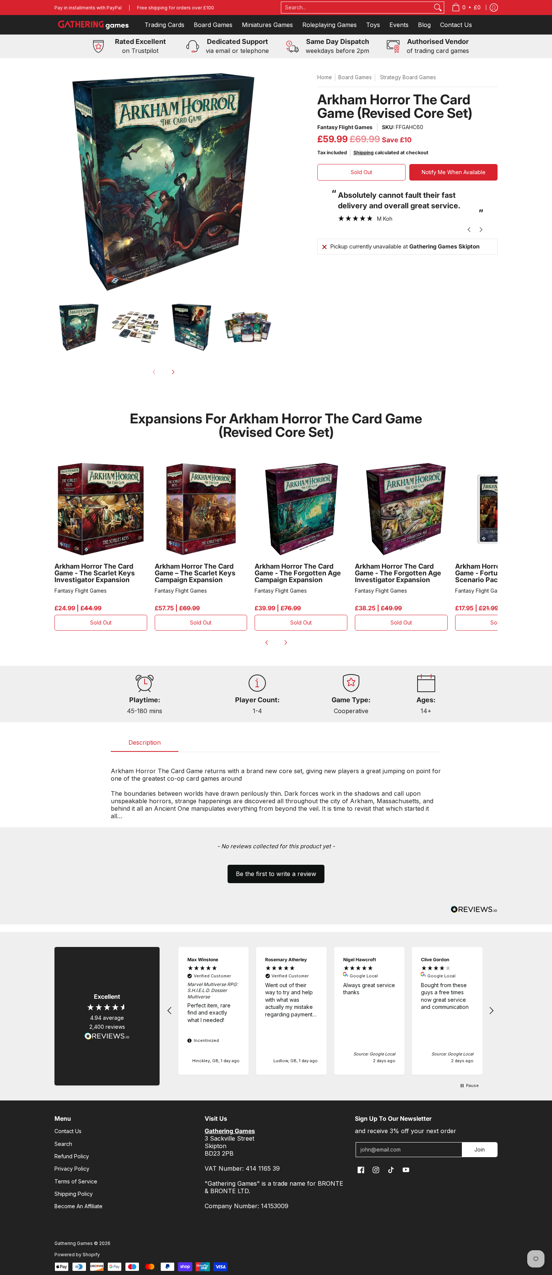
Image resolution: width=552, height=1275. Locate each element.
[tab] (144, 745)
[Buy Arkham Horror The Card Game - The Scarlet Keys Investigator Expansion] (100, 509)
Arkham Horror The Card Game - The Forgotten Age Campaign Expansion (298, 573)
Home (324, 77)
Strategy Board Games (408, 77)
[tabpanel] (276, 789)
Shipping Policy (73, 1194)
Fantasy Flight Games (345, 127)
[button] (276, 870)
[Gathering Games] (93, 25)
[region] (330, 1010)
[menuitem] (466, 7)
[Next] (172, 372)
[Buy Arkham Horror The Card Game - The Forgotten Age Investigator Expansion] (401, 509)
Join (479, 1149)
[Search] (438, 7)
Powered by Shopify (77, 1254)
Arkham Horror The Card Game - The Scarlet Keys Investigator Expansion (94, 573)
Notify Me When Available (454, 172)
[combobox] (356, 7)
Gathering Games (73, 1243)
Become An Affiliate (78, 1206)
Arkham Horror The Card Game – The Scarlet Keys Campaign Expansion (195, 573)
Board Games (355, 77)
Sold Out (361, 172)
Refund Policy (71, 1156)
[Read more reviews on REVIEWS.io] (107, 1036)
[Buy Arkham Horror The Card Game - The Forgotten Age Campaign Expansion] (301, 509)
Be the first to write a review (276, 874)
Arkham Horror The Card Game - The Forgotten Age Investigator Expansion (398, 573)
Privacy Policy (71, 1168)
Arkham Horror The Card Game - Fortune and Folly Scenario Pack (496, 573)
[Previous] (267, 642)
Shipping (363, 152)
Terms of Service (75, 1181)
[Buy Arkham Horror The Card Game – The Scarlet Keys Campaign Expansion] (201, 509)
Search (63, 1144)
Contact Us (67, 1131)
